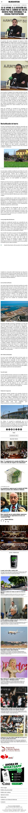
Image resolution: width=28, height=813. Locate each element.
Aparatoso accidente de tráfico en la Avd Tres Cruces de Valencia (13, 592)
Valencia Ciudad (16, 5)
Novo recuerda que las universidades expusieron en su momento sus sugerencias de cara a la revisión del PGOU (14, 516)
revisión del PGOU (14, 435)
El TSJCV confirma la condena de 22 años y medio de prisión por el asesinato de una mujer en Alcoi (13, 620)
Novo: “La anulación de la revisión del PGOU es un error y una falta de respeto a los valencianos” (14, 461)
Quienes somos (5, 794)
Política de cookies (6, 792)
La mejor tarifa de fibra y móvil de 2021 (9, 570)
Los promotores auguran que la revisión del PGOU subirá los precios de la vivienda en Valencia (14, 489)
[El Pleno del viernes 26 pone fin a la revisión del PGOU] (14, 531)
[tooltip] (7, 429)
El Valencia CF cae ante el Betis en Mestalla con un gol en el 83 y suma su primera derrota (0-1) (14, 738)
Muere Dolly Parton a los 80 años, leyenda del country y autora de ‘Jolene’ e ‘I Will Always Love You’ (13, 679)
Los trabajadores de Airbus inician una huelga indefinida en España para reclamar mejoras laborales (13, 649)
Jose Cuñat (13, 807)
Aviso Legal (4, 787)
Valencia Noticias (9, 519)
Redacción (3, 797)
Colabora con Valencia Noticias (9, 799)
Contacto (3, 802)
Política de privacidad (6, 790)
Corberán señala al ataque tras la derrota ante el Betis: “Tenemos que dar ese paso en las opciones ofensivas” (13, 709)
